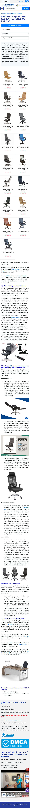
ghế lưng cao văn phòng (16, 366)
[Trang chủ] (7, 5)
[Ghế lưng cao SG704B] (22, 223)
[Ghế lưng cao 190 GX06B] (22, 160)
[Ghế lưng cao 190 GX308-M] (7, 181)
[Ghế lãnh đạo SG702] (22, 118)
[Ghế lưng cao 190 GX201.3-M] (7, 223)
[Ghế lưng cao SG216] (22, 139)
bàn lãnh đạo (22, 644)
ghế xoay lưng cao (15, 317)
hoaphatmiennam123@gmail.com (13, 720)
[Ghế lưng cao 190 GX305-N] (7, 202)
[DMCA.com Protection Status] (15, 743)
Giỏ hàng (21, 1)
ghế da (10, 643)
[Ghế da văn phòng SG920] (22, 76)
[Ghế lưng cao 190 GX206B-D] (7, 118)
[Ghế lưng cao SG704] (7, 139)
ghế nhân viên (6, 271)
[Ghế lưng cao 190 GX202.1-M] (22, 202)
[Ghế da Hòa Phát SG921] (22, 181)
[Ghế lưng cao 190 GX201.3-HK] (22, 97)
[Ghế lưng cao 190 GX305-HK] (7, 76)
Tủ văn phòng (9, 624)
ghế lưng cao (9, 276)
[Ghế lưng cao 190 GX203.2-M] (7, 97)
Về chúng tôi (5, 1)
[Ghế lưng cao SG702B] (7, 245)
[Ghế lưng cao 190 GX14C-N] (7, 160)
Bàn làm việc (15, 269)
